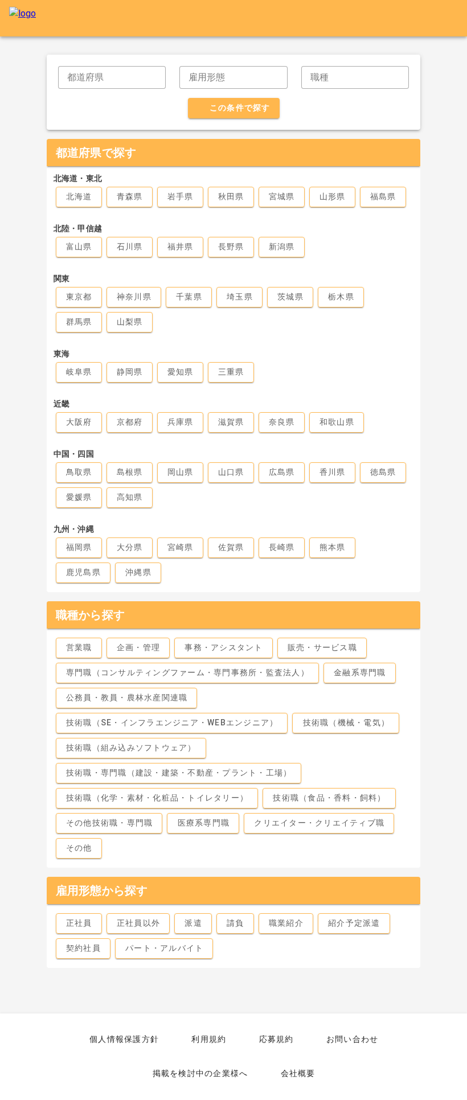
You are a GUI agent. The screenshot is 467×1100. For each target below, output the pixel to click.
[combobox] (112, 77)
